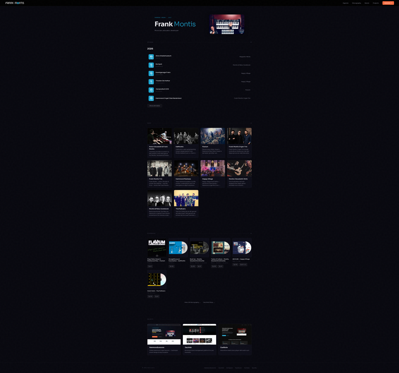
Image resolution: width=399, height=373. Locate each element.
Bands (367, 3)
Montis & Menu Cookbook (241, 65)
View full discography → (192, 302)
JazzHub (221, 368)
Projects (376, 3)
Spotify (254, 368)
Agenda (345, 3)
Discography (356, 3)
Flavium (247, 90)
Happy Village (245, 73)
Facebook (238, 368)
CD (172, 266)
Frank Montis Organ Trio (242, 98)
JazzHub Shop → (209, 302)
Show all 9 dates (155, 106)
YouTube (246, 368)
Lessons (387, 3)
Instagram (229, 368)
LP (151, 266)
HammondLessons (210, 368)
